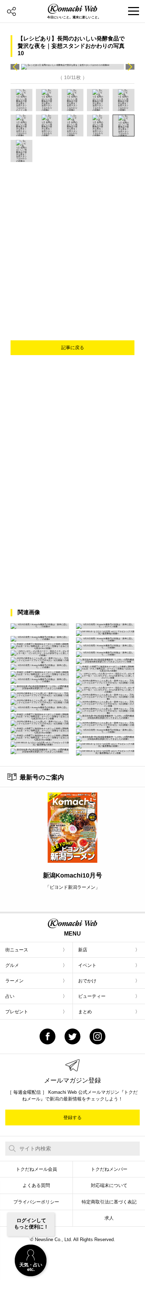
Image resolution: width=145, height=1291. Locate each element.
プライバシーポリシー (36, 1202)
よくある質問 (36, 1185)
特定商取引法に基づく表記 (109, 1202)
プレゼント (16, 1011)
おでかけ (87, 980)
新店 (82, 949)
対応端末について (109, 1185)
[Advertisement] (72, 238)
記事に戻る (72, 347)
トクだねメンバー (109, 1169)
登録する (72, 1117)
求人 (109, 1218)
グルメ (12, 965)
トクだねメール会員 (36, 1169)
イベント (87, 965)
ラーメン (14, 980)
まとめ (85, 1011)
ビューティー (92, 996)
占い (9, 996)
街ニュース (16, 949)
